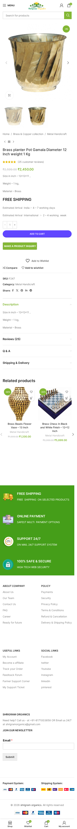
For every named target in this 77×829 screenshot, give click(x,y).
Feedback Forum (12, 674)
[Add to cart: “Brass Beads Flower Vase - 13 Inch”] (31, 398)
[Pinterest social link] (22, 290)
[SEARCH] (68, 15)
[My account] (61, 5)
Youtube (46, 668)
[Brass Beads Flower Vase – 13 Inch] (19, 404)
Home (6, 133)
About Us (8, 591)
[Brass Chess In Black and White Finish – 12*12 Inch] (55, 404)
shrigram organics (30, 804)
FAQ (5, 610)
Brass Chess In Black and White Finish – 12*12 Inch (54, 427)
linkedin (45, 681)
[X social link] (17, 290)
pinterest (46, 687)
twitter (45, 662)
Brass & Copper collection (28, 133)
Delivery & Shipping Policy (56, 622)
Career (7, 616)
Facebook (47, 656)
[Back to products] (9, 142)
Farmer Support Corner (16, 681)
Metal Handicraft (57, 133)
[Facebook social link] (13, 290)
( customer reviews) (31, 161)
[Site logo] (37, 5)
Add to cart (37, 233)
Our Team (8, 598)
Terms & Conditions (52, 610)
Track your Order (13, 668)
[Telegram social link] (30, 290)
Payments (47, 591)
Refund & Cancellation (54, 616)
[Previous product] (5, 142)
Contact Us (9, 604)
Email (8, 740)
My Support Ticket (14, 687)
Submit (10, 756)
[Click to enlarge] (9, 95)
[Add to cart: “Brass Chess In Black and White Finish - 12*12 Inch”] (67, 398)
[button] (6, 62)
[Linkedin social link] (26, 290)
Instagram (47, 674)
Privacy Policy (49, 604)
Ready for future (12, 622)
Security (46, 598)
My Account (10, 656)
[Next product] (13, 142)
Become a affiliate (13, 662)
